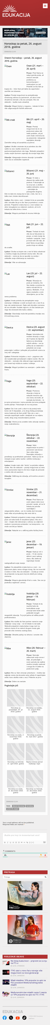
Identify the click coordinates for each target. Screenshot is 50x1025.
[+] (32, 842)
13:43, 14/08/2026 (17, 975)
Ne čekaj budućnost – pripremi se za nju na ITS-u (29, 962)
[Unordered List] (18, 842)
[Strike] (13, 842)
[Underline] (10, 842)
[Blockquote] (21, 842)
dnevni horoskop (18, 806)
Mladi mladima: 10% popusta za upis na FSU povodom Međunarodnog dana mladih (28, 982)
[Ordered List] (16, 842)
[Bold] (4, 842)
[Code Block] (24, 842)
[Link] (27, 842)
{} (30, 842)
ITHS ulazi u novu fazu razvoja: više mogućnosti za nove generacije (26, 971)
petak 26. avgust (12, 809)
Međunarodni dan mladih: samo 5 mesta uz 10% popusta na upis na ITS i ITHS (29, 993)
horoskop (29, 806)
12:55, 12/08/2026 (17, 987)
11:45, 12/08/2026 (17, 997)
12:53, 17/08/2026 (17, 966)
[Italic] (7, 842)
